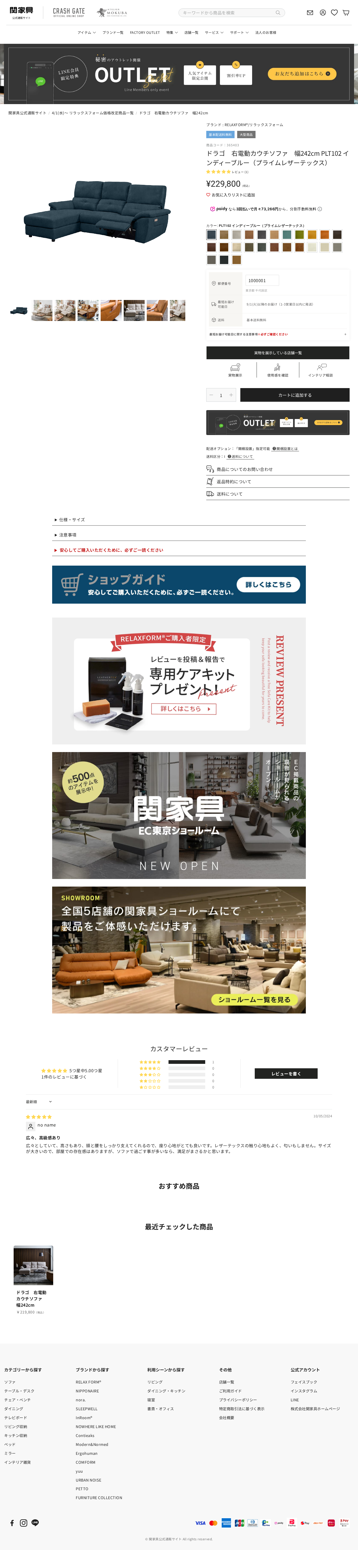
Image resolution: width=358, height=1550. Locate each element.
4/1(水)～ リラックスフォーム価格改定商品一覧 (93, 112)
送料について (242, 456)
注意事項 (68, 535)
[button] (232, 13)
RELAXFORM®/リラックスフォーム (254, 124)
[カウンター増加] (231, 395)
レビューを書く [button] (286, 1073)
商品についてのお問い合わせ (245, 469)
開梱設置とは (287, 448)
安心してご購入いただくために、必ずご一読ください (112, 550)
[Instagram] (23, 1523)
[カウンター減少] (211, 395)
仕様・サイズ (72, 519)
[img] (39, 1116)
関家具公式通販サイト (27, 112)
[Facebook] (12, 1523)
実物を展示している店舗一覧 (278, 352)
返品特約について (234, 481)
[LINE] (35, 1523)
